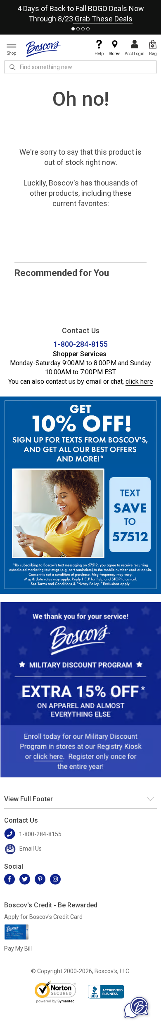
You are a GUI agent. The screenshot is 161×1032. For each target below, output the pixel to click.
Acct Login (134, 53)
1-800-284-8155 (81, 344)
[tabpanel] (80, 12)
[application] (136, 1007)
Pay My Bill (18, 948)
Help (99, 53)
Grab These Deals (103, 18)
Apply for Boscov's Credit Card (43, 917)
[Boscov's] (43, 48)
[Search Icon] (12, 67)
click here (139, 381)
